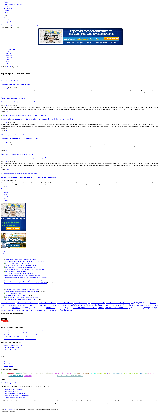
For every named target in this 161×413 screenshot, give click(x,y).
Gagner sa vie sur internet (150, 305)
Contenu (24, 305)
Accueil (9, 67)
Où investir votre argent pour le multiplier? (14, 397)
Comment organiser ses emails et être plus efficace (19, 138)
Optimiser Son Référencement (37, 308)
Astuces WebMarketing (81, 303)
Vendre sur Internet (36, 310)
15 (1, 189)
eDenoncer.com (7, 359)
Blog (132, 303)
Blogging (7, 51)
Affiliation (19, 303)
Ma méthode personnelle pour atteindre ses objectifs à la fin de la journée (28, 177)
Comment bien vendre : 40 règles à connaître (14, 393)
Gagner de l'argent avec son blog (12, 347)
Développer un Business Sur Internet (89, 305)
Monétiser (24, 308)
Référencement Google (121, 307)
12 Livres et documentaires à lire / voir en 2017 (15, 295)
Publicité (76, 307)
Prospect (70, 307)
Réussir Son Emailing (137, 308)
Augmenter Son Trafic (109, 303)
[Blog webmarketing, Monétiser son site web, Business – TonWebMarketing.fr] (20, 25)
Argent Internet (59, 303)
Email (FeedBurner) (9, 22)
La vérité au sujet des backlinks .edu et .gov (14, 273)
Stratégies (147, 308)
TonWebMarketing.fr (10, 409)
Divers (7, 61)
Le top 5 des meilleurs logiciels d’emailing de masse (16, 265)
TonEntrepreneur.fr (8, 366)
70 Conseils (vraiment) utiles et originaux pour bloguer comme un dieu (21, 291)
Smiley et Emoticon (9, 364)
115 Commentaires (40, 261)
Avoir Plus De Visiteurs (123, 303)
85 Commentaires (29, 273)
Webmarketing (11, 49)
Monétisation (8, 53)
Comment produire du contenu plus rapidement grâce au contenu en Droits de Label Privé (25, 283)
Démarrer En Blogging (53, 305)
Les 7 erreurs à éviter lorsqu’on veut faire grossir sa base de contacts (20, 299)
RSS (5, 198)
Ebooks (7, 63)
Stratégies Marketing (5, 376)
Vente (43, 310)
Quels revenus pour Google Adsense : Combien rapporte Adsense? (19, 261)
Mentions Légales (8, 8)
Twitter (5, 194)
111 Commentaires (33, 265)
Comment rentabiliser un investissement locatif (15, 389)
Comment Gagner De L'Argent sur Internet (84, 373)
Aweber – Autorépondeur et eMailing (13, 345)
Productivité (50, 308)
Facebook (6, 196)
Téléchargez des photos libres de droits (13, 349)
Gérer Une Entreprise (6, 307)
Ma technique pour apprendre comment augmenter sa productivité (26, 158)
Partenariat (6, 6)
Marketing (16, 307)
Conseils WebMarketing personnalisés (13, 4)
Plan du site (7, 10)
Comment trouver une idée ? (11, 391)
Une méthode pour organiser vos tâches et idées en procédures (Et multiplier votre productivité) (37, 119)
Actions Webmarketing (8, 303)
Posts (5, 17)
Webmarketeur (54, 310)
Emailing (7, 59)
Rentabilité (108, 308)
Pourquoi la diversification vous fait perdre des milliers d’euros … (20, 269)
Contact (6, 12)
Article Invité (69, 303)
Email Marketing (117, 305)
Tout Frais (3, 254)
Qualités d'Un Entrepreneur (92, 307)
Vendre (27, 310)
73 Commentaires (43, 277)
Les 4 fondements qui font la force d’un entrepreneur (16, 395)
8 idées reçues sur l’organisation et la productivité (19, 102)
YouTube (6, 192)
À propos (6, 2)
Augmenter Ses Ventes (95, 303)
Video (47, 310)
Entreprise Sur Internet (133, 305)
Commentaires (7, 19)
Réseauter (6, 362)
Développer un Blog (66, 305)
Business (145, 303)
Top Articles (3, 251)
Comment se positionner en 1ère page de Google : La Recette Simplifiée (21, 277)
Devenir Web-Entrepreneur (36, 305)
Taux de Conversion (14, 310)
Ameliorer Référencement (30, 303)
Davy (7, 88)
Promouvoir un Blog (62, 308)
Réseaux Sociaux (9, 57)
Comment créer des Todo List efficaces (15, 84)
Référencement (8, 55)
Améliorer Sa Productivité (46, 303)
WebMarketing (65, 310)
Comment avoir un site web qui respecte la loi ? (15, 287)
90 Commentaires (40, 269)
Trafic (22, 310)
